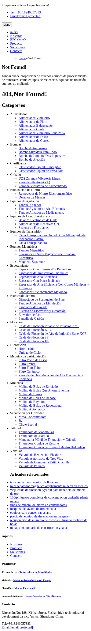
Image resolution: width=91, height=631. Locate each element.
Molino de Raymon (32, 401)
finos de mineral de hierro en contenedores (38, 505)
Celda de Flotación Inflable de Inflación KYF (49, 326)
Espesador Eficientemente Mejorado (43, 292)
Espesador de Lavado (33, 307)
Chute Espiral (28, 424)
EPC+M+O (18, 39)
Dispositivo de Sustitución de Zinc (42, 299)
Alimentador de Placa (33, 121)
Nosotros (16, 36)
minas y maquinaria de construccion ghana (38, 527)
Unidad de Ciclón (30, 352)
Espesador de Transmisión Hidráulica (43, 273)
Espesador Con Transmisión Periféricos (45, 269)
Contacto (16, 51)
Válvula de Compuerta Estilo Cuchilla (44, 462)
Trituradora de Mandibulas (36, 432)
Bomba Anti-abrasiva (33, 148)
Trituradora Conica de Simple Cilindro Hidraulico (52, 447)
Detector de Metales (32, 197)
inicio (14, 32)
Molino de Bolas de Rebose (37, 398)
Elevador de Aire (30, 314)
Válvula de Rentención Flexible (40, 454)
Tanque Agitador (30, 205)
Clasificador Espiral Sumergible (40, 167)
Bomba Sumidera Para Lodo (38, 152)
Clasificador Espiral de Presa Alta (41, 171)
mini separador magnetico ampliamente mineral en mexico (49, 486)
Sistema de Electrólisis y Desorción (42, 311)
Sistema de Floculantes (34, 227)
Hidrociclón (26, 349)
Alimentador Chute (31, 129)
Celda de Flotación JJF (34, 341)
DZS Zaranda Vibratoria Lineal (40, 178)
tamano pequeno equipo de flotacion (34, 482)
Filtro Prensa (27, 364)
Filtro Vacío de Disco (33, 360)
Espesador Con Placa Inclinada (39, 280)
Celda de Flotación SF (33, 337)
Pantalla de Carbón (31, 318)
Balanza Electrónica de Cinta (38, 220)
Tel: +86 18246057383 (25, 12)
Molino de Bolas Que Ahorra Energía (44, 390)
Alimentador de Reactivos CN (39, 224)
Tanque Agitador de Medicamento (41, 212)
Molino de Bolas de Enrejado (38, 386)
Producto (16, 43)
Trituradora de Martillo (34, 436)
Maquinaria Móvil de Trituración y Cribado (47, 439)
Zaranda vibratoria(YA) (34, 182)
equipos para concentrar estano (30, 512)
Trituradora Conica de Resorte (39, 443)
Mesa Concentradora (32, 417)
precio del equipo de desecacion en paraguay (40, 516)
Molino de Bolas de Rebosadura (40, 405)
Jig (20, 420)
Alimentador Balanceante (35, 125)
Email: (25, 16)
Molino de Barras (30, 394)
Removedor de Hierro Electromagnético (45, 193)
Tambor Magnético (31, 250)
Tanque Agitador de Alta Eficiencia (42, 208)
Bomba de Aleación (32, 159)
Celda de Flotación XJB (35, 330)
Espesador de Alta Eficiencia (38, 277)
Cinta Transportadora (33, 243)
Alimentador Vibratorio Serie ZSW (42, 133)
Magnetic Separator (32, 261)
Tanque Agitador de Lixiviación (40, 303)
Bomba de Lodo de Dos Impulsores (42, 155)
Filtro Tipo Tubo (30, 367)
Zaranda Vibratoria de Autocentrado (43, 186)
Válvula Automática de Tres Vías (41, 458)
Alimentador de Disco (33, 137)
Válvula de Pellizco (32, 466)
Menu (6, 24)
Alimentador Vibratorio (34, 118)
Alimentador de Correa (34, 140)
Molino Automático (32, 409)
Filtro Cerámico (29, 371)
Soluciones (17, 47)
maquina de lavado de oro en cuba (33, 509)
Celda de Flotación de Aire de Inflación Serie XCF (52, 333)
